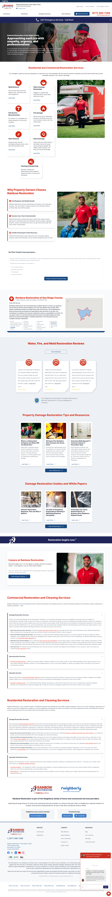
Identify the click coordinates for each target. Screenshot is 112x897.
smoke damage (21, 749)
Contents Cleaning (15, 767)
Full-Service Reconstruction (18, 661)
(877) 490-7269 (16, 838)
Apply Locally (65, 845)
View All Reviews (56, 352)
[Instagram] (23, 852)
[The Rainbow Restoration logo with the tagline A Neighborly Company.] (41, 789)
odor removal (21, 648)
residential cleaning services (27, 763)
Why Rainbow (65, 831)
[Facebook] (8, 852)
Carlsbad (12, 327)
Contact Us (64, 842)
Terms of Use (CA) (25, 885)
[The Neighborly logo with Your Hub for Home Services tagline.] (71, 789)
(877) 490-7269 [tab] (101, 13)
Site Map (87, 838)
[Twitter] (12, 852)
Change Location (22, 8)
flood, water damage (20, 739)
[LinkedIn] (16, 852)
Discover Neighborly (37, 815)
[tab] (6, 13)
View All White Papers (54, 526)
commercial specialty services (31, 677)
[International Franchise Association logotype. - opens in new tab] (16, 857)
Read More (32, 383)
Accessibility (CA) (71, 885)
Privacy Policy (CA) (49, 885)
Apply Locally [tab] (79, 6)
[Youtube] (19, 852)
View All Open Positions (18, 576)
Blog (86, 831)
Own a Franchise (66, 838)
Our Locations (89, 835)
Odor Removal (14, 771)
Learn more (25, 520)
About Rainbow (65, 835)
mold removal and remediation (48, 640)
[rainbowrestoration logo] (19, 831)
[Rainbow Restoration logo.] (8, 6)
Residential (40, 835)
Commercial (40, 831)
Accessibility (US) (60, 885)
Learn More (11, 98)
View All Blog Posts (54, 470)
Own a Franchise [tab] (90, 6)
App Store (68, 815)
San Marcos (54, 323)
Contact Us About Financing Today (56, 278)
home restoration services (26, 724)
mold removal (89, 743)
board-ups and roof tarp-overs (48, 630)
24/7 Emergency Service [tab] (103, 6)
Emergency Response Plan (18, 683)
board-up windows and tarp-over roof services (79, 733)
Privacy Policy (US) (37, 885)
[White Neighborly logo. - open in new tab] (5, 1)
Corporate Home (90, 842)
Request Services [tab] (83, 14)
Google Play (81, 815)
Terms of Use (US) (13, 885)
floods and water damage (25, 638)
